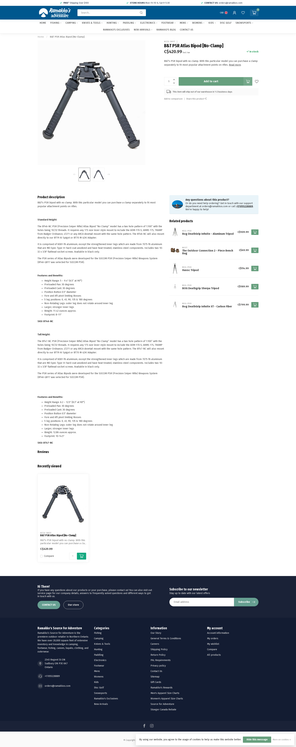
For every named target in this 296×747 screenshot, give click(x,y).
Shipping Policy (159, 649)
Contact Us (156, 671)
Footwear (167, 22)
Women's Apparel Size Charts (167, 698)
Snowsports (243, 22)
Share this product (195, 98)
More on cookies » (282, 739)
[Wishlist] (243, 12)
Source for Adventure (162, 704)
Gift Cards (156, 682)
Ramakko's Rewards (161, 687)
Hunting (112, 22)
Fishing (54, 22)
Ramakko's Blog (166, 29)
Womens (197, 22)
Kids (211, 22)
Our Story (156, 633)
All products (214, 654)
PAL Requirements (161, 660)
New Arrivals (142, 29)
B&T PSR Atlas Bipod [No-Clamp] (67, 36)
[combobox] (111, 12)
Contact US (186, 29)
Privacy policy (158, 665)
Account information (218, 633)
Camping (70, 22)
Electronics (147, 22)
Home (43, 22)
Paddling (128, 22)
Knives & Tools (91, 22)
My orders (212, 638)
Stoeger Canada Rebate (163, 709)
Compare (49, 556)
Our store (73, 604)
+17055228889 (244, 206)
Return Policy (158, 654)
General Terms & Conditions (166, 638)
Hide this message (257, 739)
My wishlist (213, 643)
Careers (155, 643)
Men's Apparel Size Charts (165, 693)
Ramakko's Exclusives (116, 29)
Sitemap (155, 676)
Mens (183, 22)
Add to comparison (173, 98)
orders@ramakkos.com (57, 685)
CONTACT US (49, 604)
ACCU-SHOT (169, 41)
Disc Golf (225, 22)
